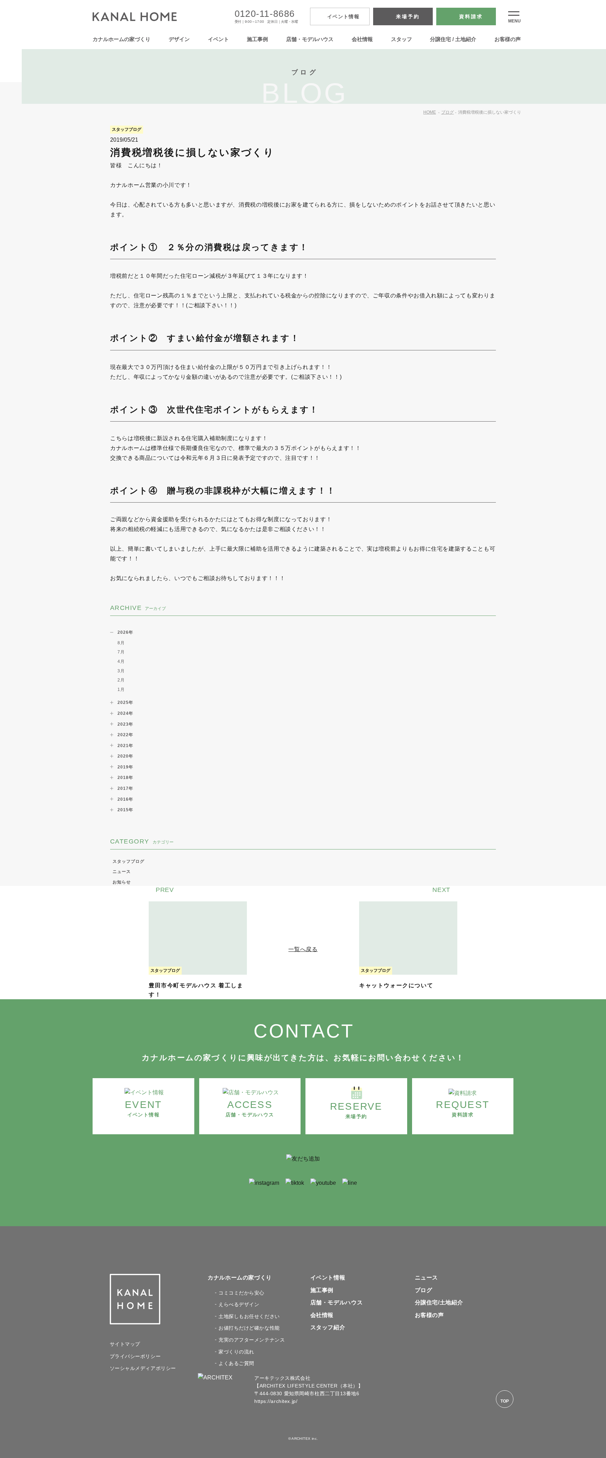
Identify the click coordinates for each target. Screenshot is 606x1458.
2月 (121, 680)
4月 (121, 661)
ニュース (122, 871)
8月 (121, 642)
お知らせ (122, 882)
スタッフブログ (128, 861)
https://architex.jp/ (275, 1401)
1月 (121, 689)
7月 (121, 652)
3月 (121, 670)
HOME (429, 112)
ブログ (447, 112)
